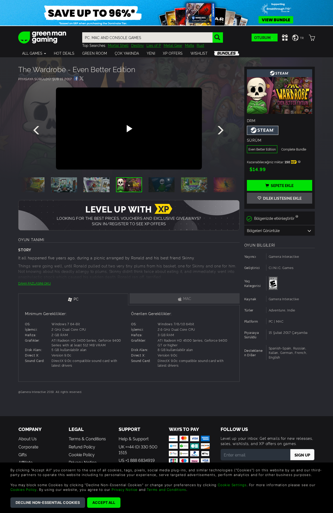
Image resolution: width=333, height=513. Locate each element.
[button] (34, 53)
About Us (27, 438)
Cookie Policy (82, 454)
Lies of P (153, 45)
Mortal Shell (118, 45)
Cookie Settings (232, 485)
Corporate (28, 446)
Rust (200, 45)
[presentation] (37, 130)
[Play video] (129, 128)
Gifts (22, 454)
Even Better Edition (262, 149)
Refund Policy (82, 446)
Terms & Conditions (87, 438)
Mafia (189, 45)
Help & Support (134, 438)
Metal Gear (173, 45)
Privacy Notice (125, 489)
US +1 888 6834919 (137, 460)
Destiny (137, 45)
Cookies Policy (23, 489)
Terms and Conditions (166, 489)
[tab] (73, 299)
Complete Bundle (293, 149)
